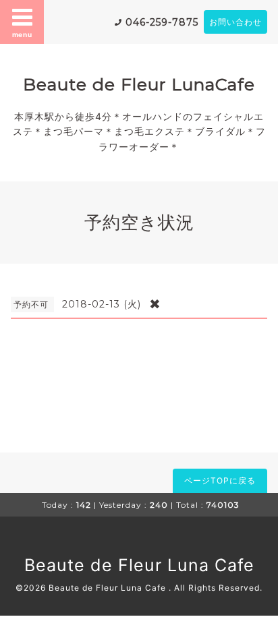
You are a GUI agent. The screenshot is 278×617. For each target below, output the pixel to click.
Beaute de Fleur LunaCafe (139, 84)
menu (22, 34)
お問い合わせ (235, 22)
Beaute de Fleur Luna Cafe (139, 565)
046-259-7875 (162, 22)
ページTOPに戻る (220, 480)
